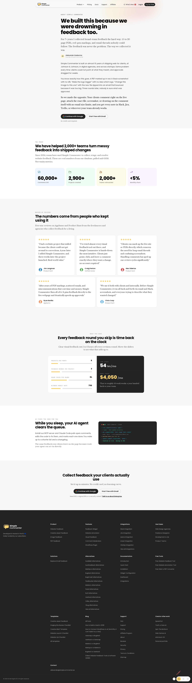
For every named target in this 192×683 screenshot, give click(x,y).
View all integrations (127, 549)
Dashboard (124, 577)
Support (104, 5)
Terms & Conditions (127, 653)
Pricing (89, 5)
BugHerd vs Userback (92, 652)
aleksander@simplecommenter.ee (62, 670)
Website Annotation (92, 533)
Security (123, 645)
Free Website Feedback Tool (165, 561)
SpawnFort (159, 621)
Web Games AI (160, 633)
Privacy (122, 649)
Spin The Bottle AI (161, 629)
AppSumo (47, 303)
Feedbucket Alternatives (93, 581)
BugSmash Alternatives (93, 577)
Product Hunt (48, 271)
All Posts (88, 621)
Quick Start (124, 565)
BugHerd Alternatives (92, 573)
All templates (55, 641)
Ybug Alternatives (91, 605)
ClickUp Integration (127, 545)
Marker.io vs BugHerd (92, 644)
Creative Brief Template (58, 629)
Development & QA (162, 537)
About (122, 637)
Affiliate (113, 5)
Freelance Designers (162, 533)
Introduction (124, 561)
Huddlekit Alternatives (92, 561)
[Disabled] (179, 679)
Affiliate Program (126, 633)
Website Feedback (56, 529)
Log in (140, 5)
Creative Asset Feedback (59, 533)
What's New (131, 5)
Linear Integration (126, 541)
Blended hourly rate (59, 385)
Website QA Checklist (57, 637)
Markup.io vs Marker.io (92, 648)
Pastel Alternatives (91, 589)
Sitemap (123, 657)
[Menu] (174, 678)
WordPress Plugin (91, 545)
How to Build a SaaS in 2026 (94, 625)
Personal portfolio (161, 641)
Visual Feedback (91, 537)
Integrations (124, 581)
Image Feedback (56, 537)
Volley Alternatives (91, 601)
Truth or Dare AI (160, 625)
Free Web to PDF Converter (164, 569)
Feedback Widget (91, 529)
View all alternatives (92, 609)
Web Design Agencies (162, 529)
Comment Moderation (93, 541)
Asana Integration (126, 537)
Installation (124, 569)
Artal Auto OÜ (160, 637)
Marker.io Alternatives (92, 585)
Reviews (123, 641)
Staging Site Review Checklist (60, 625)
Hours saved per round (60, 377)
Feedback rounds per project (62, 369)
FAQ (121, 621)
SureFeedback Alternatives (94, 565)
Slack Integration (126, 529)
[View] (183, 679)
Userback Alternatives (92, 597)
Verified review (90, 271)
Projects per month (59, 360)
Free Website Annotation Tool (165, 565)
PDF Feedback (55, 541)
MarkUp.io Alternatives (93, 569)
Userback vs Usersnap (92, 640)
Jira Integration (125, 533)
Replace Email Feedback (58, 561)
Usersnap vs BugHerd (92, 636)
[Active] (188, 679)
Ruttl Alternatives (91, 593)
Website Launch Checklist (59, 633)
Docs (96, 5)
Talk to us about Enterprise (112, 496)
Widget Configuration (128, 573)
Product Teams (160, 541)
